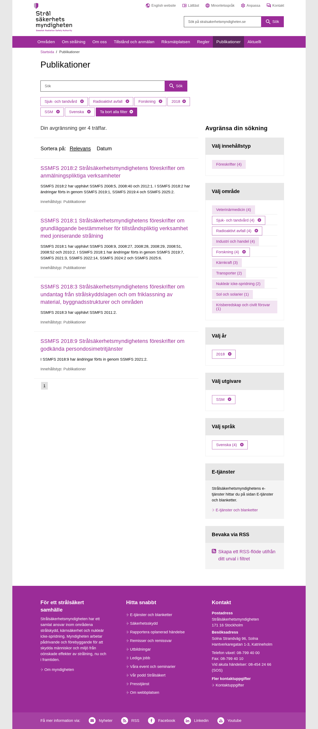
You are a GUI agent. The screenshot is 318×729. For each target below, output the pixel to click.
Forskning (147, 101)
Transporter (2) (229, 273)
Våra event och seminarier (152, 666)
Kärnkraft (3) (227, 262)
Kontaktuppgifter (230, 685)
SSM (49, 112)
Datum (104, 148)
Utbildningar (140, 649)
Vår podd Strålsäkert (147, 675)
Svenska (77, 112)
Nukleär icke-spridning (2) (238, 284)
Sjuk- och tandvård (61, 101)
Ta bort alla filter (113, 112)
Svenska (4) (227, 445)
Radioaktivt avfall (108, 101)
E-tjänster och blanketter (237, 510)
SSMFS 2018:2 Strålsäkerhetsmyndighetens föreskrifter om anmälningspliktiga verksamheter (112, 172)
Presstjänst (139, 684)
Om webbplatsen (144, 692)
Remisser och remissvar (151, 641)
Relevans (80, 148)
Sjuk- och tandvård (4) (235, 220)
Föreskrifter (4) (229, 164)
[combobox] (234, 21)
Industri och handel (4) (235, 241)
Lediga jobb (140, 658)
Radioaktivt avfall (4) (234, 231)
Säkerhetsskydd (144, 623)
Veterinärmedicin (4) (233, 210)
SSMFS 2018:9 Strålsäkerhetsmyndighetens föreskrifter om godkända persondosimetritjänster (112, 345)
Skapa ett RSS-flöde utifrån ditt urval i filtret (246, 555)
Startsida (47, 52)
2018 (176, 101)
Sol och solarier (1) (232, 294)
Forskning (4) (228, 252)
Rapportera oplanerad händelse (157, 632)
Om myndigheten (59, 669)
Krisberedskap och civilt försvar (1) (243, 307)
